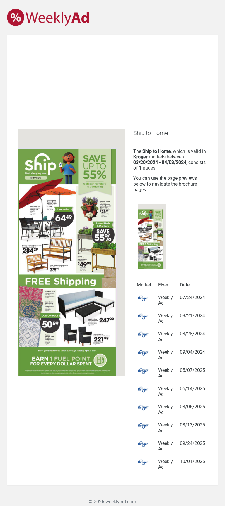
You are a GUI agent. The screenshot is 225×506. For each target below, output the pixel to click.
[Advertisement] (112, 86)
